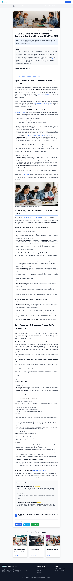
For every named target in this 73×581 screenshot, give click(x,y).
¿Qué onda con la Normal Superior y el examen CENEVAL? (28, 71)
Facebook (19, 524)
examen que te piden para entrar (45, 94)
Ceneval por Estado (41, 568)
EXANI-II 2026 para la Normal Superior (42, 103)
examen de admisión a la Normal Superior (31, 217)
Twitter (27, 524)
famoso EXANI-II (44, 56)
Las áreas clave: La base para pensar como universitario (28, 74)
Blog (19, 6)
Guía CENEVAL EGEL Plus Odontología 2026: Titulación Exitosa (53, 549)
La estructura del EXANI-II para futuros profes (26, 72)
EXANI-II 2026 (26, 174)
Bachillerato (39, 2)
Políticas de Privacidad (60, 568)
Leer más (16, 555)
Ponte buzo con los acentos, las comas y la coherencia (39, 135)
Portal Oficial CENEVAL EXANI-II (39, 470)
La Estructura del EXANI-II (20, 112)
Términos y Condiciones (60, 570)
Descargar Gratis (60, 2)
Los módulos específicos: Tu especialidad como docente (28, 76)
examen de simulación (24, 234)
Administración (52, 2)
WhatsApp (35, 524)
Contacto (68, 2)
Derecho (45, 2)
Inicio (31, 2)
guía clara (53, 58)
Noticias (39, 570)
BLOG (34, 2)
